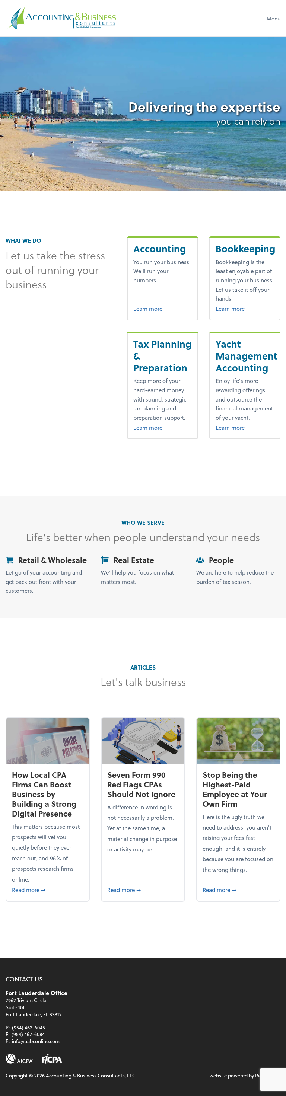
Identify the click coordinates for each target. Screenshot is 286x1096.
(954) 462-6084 (28, 1034)
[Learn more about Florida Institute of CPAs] (52, 1059)
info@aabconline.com (36, 1041)
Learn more (162, 308)
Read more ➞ (47, 889)
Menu (273, 18)
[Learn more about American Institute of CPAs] (19, 1059)
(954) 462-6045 (28, 1027)
